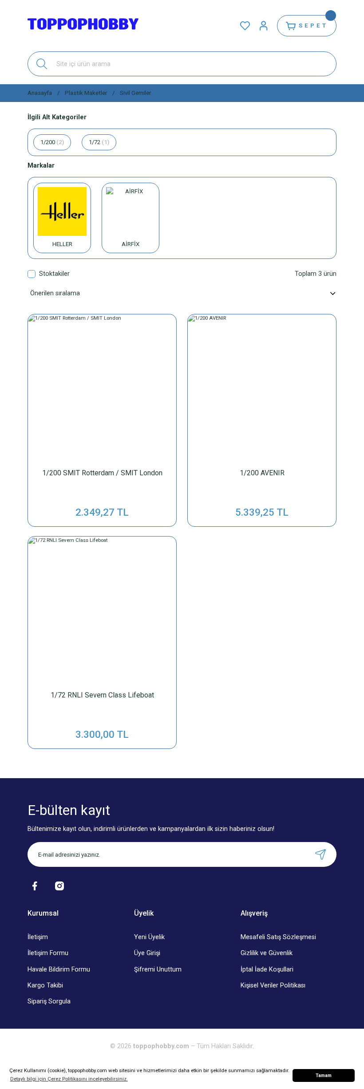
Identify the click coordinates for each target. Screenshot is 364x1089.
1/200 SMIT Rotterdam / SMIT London (102, 473)
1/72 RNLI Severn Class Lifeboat (102, 695)
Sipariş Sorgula (49, 1001)
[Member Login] (263, 25)
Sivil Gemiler (135, 93)
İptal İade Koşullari (267, 969)
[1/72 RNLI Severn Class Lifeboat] (102, 611)
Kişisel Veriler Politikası (273, 985)
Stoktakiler (54, 274)
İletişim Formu (48, 953)
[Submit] (320, 854)
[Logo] (83, 25)
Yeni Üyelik (149, 937)
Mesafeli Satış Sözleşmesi (278, 937)
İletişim (38, 937)
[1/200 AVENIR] (262, 388)
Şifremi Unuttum (158, 969)
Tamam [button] (324, 1075)
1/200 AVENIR (262, 473)
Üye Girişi (147, 953)
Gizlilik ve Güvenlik (267, 953)
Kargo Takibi (45, 985)
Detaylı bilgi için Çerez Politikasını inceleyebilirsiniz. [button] (69, 1079)
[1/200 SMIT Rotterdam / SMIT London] (102, 388)
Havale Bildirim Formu (59, 969)
